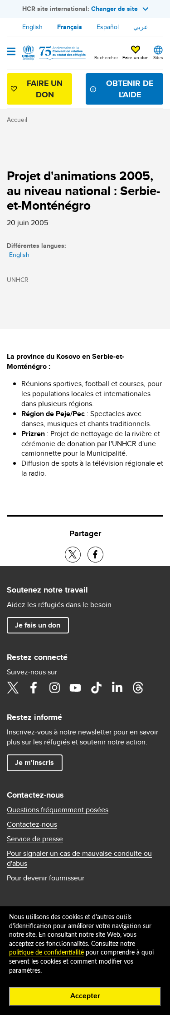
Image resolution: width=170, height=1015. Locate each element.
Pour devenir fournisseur (45, 878)
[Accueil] (53, 52)
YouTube (75, 687)
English (32, 26)
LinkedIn (117, 687)
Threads (138, 687)
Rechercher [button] (106, 57)
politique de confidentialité (46, 953)
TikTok (96, 687)
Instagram (54, 687)
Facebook (33, 687)
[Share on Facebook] (95, 555)
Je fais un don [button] (37, 625)
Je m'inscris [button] (34, 762)
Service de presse (35, 839)
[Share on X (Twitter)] (73, 555)
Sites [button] (158, 57)
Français (69, 26)
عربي (140, 26)
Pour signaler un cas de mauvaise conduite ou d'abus (79, 859)
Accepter (85, 996)
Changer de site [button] (114, 8)
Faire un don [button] (135, 57)
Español (108, 26)
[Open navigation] (11, 52)
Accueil (17, 119)
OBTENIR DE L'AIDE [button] (129, 88)
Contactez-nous (32, 824)
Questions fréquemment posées (57, 810)
